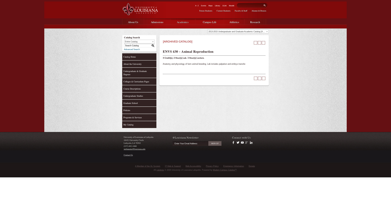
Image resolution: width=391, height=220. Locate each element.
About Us (133, 22)
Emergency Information (233, 166)
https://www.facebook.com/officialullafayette (234, 142)
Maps (210, 6)
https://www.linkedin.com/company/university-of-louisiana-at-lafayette (250, 142)
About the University (132, 63)
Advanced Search (132, 49)
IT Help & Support (173, 166)
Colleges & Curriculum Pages (136, 81)
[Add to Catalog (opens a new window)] (255, 42)
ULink (224, 6)
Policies (126, 110)
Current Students (223, 10)
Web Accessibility (193, 166)
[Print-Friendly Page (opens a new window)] (259, 42)
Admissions (157, 22)
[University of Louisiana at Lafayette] (140, 14)
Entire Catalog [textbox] (131, 41)
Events (203, 6)
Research (255, 22)
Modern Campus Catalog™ (225, 170)
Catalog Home (129, 56)
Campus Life (209, 22)
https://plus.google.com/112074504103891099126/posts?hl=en (246, 142)
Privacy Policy (212, 166)
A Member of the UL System (147, 166)
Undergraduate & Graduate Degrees (135, 73)
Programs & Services (132, 117)
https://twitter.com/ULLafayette (238, 142)
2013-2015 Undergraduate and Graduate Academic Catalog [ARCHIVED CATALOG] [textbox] (238, 31)
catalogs (160, 170)
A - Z (197, 6)
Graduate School (130, 103)
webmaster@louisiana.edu (134, 149)
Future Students (205, 10)
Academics (183, 22)
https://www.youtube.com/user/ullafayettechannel (242, 142)
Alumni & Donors (259, 10)
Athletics (234, 22)
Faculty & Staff (241, 10)
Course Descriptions (132, 88)
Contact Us (128, 155)
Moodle (231, 6)
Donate (252, 166)
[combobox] (238, 31)
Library (217, 6)
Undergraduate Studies (133, 95)
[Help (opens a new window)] (263, 42)
